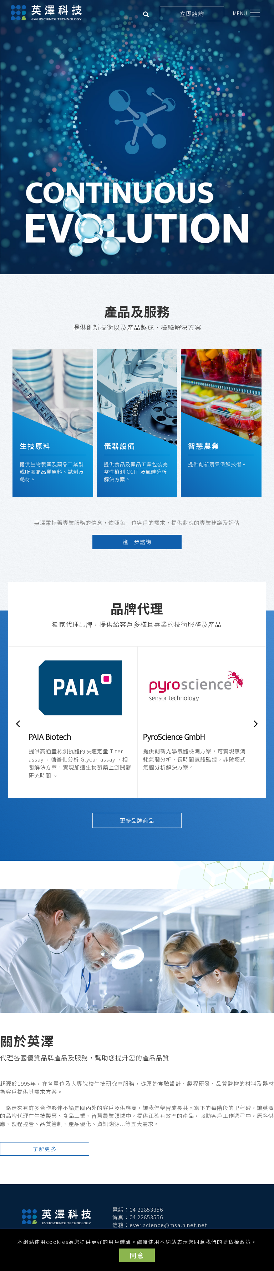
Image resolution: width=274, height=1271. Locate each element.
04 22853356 (146, 1209)
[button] (146, 15)
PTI (148, 737)
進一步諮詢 (137, 542)
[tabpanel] (137, 137)
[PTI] (195, 687)
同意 (137, 1255)
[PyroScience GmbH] (80, 687)
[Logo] (46, 12)
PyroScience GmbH (60, 737)
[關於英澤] (137, 951)
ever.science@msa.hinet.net (168, 1225)
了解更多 (44, 1148)
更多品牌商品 (137, 820)
